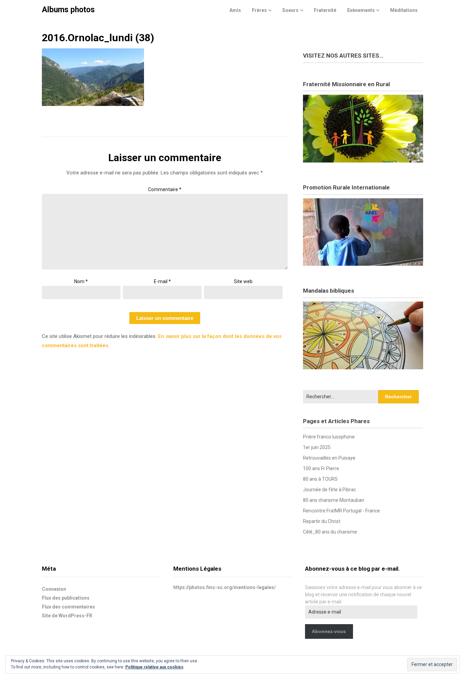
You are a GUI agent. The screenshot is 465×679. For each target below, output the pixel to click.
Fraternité (325, 10)
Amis (235, 10)
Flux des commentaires (68, 606)
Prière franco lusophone (329, 436)
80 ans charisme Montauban (333, 500)
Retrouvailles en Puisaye (329, 458)
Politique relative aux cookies (154, 667)
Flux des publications (66, 598)
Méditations (404, 10)
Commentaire (164, 189)
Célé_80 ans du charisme (330, 532)
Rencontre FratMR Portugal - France (341, 510)
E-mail (162, 281)
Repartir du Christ (321, 521)
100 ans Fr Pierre (321, 468)
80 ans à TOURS (320, 479)
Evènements (361, 10)
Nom (81, 281)
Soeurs (290, 10)
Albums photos (68, 9)
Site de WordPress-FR (67, 615)
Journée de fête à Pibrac (329, 489)
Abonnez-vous (329, 631)
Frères (259, 10)
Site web (243, 281)
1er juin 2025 (317, 447)
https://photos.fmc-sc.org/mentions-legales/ (224, 587)
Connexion (54, 589)
